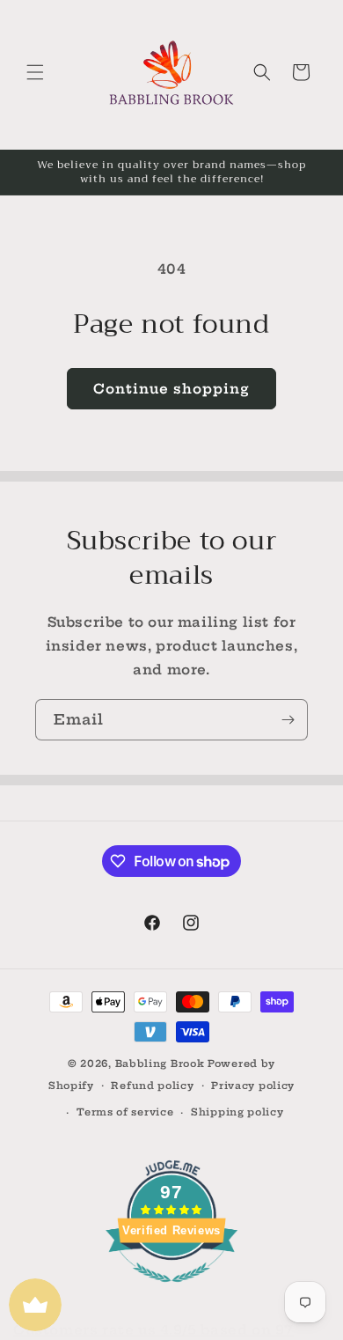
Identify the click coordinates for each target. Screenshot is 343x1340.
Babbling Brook (160, 1063)
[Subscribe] (287, 719)
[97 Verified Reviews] (171, 1291)
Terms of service (125, 1112)
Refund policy (152, 1085)
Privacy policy (253, 1085)
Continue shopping (171, 388)
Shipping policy (237, 1112)
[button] (35, 72)
